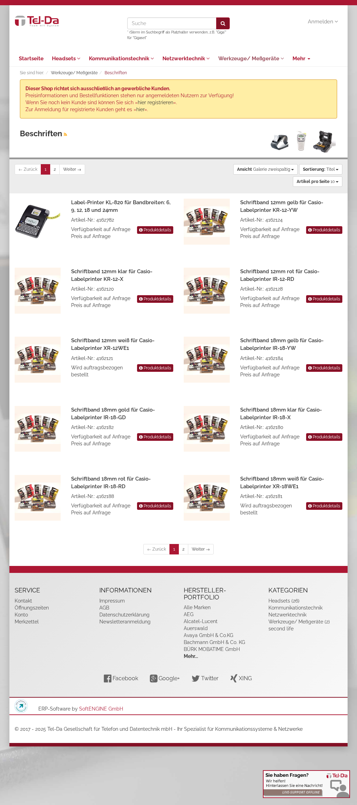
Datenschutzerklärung (124, 615)
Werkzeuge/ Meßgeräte (249, 58)
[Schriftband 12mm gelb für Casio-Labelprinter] (207, 222)
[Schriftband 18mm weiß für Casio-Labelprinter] (207, 498)
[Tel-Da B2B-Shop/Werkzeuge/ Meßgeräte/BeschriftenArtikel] (65, 134)
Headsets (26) (283, 601)
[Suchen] (223, 23)
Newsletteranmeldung (125, 621)
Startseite (31, 58)
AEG (188, 614)
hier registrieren (155, 102)
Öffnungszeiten (32, 608)
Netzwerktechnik (184, 58)
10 (316, 181)
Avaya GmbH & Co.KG (208, 635)
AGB (104, 608)
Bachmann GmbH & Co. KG (214, 642)
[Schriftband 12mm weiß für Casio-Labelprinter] (38, 360)
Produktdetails (157, 230)
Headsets (64, 58)
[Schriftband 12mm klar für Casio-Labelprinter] (38, 291)
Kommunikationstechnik (120, 58)
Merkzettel (27, 621)
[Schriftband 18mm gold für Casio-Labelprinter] (38, 429)
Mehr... (191, 656)
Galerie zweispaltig (264, 169)
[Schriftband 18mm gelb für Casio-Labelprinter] (207, 360)
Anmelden (321, 21)
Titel (319, 169)
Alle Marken (197, 607)
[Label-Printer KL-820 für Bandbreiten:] (38, 222)
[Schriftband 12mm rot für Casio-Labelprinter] (207, 291)
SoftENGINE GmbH (101, 709)
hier (140, 109)
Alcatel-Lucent (201, 621)
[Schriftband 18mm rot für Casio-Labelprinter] (38, 498)
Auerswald (196, 628)
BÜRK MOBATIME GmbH (212, 649)
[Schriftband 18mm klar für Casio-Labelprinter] (207, 429)
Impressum (112, 601)
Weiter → (72, 169)
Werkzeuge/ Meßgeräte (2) (299, 621)
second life (281, 628)
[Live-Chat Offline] (306, 784)
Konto (21, 615)
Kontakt (23, 601)
